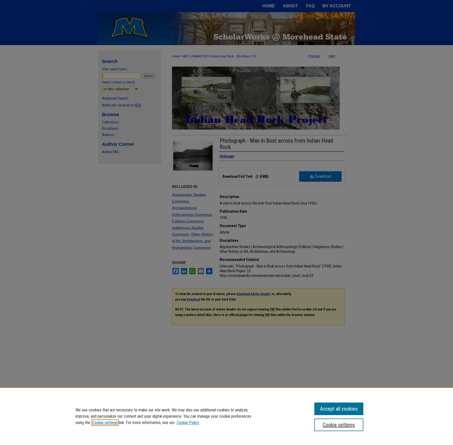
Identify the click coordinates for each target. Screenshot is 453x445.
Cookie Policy (188, 422)
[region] (226, 416)
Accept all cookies (339, 409)
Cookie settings (105, 422)
